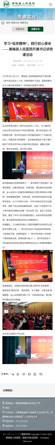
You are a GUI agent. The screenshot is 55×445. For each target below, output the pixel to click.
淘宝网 (40, 374)
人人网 (29, 374)
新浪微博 (23, 374)
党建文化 (15, 23)
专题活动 (20, 29)
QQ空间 (18, 374)
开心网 (35, 374)
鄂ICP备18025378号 (12, 434)
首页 (8, 23)
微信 (12, 374)
